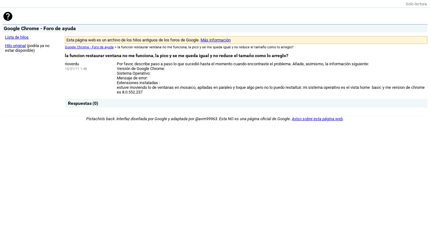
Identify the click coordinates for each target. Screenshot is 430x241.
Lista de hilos (17, 37)
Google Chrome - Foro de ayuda (89, 47)
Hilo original (15, 45)
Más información (216, 40)
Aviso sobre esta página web (317, 118)
